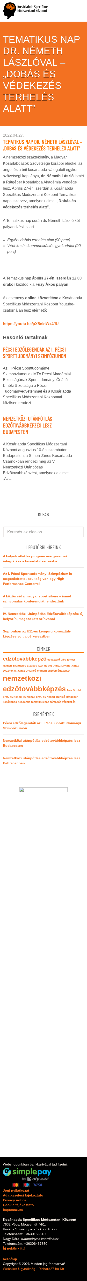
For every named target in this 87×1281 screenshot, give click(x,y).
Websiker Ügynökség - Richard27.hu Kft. (34, 1269)
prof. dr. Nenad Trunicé (50, 696)
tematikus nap (40, 701)
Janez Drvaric (61, 665)
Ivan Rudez (45, 665)
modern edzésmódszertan (53, 670)
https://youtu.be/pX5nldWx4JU (31, 324)
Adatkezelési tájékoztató (23, 1195)
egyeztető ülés (56, 659)
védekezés (68, 701)
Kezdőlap (10, 1259)
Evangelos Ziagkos (25, 665)
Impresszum (13, 1210)
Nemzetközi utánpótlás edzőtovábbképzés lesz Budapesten (27, 425)
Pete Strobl (74, 690)
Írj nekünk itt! (14, 1248)
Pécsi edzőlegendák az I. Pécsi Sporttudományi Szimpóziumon (34, 352)
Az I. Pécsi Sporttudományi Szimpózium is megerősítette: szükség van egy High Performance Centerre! (37, 579)
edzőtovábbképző (24, 659)
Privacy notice (14, 1200)
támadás (55, 701)
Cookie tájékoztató (18, 1205)
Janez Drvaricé (26, 670)
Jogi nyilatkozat (16, 1190)
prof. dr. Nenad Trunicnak (19, 696)
